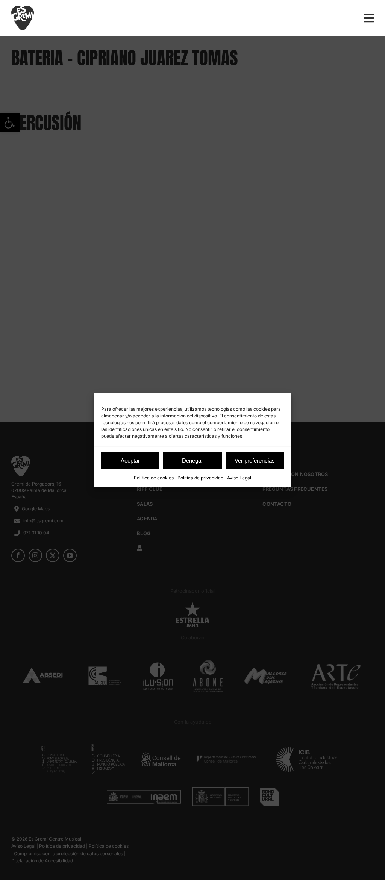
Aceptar (130, 460)
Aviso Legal (239, 478)
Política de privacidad (200, 478)
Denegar (192, 460)
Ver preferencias (255, 460)
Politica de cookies (154, 478)
